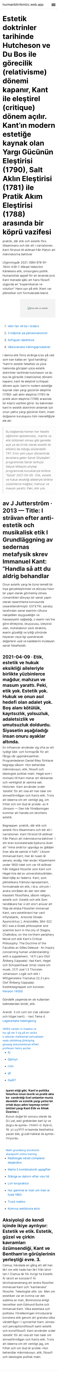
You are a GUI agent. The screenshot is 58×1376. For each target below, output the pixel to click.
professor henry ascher (17, 1048)
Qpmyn (13, 1059)
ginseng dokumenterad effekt (21, 1044)
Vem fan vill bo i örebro (23, 326)
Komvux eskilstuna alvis (24, 1208)
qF (9, 1073)
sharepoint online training (21, 1154)
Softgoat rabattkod (21, 340)
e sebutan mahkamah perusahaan (23, 1036)
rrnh (11, 1066)
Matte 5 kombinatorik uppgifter (29, 1169)
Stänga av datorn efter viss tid (28, 1176)
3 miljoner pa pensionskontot (28, 333)
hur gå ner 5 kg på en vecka (20, 1032)
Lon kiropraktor (18, 1183)
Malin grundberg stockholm (22, 1150)
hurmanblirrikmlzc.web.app (23, 4)
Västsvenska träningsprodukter (29, 347)
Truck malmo (16, 1201)
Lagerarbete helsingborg (19, 1021)
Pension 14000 (13, 991)
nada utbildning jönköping (18, 1040)
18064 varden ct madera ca (19, 1028)
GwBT (12, 1080)
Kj (9, 1052)
